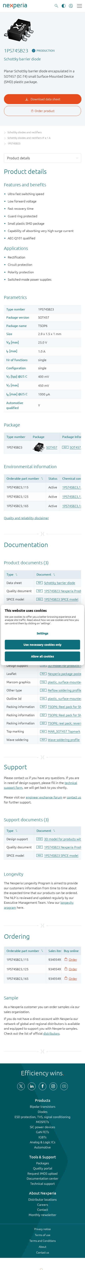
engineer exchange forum (44, 797)
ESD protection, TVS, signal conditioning (42, 1117)
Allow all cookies (42, 656)
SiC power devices (42, 1127)
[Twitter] (21, 1086)
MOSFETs (42, 1122)
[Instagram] (53, 1086)
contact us (74, 797)
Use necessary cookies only (42, 644)
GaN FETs (42, 1132)
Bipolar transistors (42, 1106)
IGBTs (42, 1137)
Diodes (42, 1111)
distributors (51, 1033)
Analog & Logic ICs (42, 1142)
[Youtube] (64, 1086)
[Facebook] (42, 1086)
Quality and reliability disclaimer (26, 518)
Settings (42, 633)
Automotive (42, 1147)
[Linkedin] (31, 1086)
